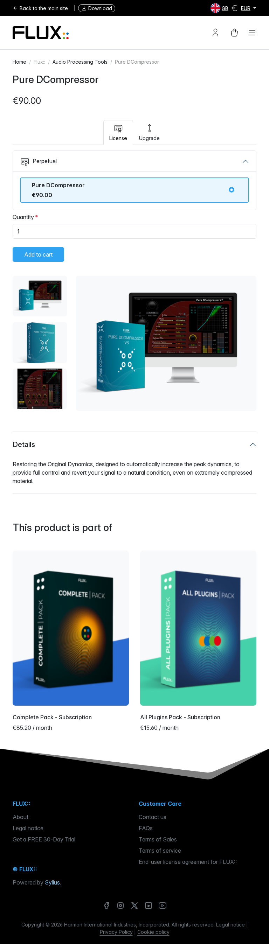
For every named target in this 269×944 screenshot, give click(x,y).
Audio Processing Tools (80, 62)
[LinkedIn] (148, 905)
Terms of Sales (158, 839)
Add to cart (38, 254)
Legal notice (28, 828)
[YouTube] (162, 905)
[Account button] (215, 33)
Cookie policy (153, 932)
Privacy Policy (116, 932)
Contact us (152, 816)
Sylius (52, 882)
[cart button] (234, 33)
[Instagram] (120, 905)
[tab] (118, 132)
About (20, 816)
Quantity (23, 217)
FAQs (146, 828)
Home (19, 62)
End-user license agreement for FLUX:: (188, 861)
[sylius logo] (41, 33)
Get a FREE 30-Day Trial (44, 839)
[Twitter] (134, 905)
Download (100, 8)
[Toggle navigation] (252, 33)
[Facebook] (106, 905)
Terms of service (160, 850)
